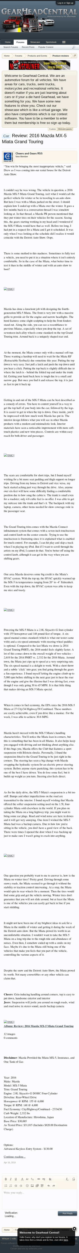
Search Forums (10, 47)
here (66, 1240)
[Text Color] (22, 1179)
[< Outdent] (15, 1185)
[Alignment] (50, 1179)
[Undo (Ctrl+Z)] (48, 1185)
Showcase (35, 42)
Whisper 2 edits (9, 1238)
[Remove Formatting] (67, 1179)
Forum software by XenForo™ (15, 1243)
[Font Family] (32, 1179)
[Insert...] (42, 1185)
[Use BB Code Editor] (73, 1179)
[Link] (38, 1179)
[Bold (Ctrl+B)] (5, 1179)
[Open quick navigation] (74, 55)
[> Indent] (20, 1185)
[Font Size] (27, 1179)
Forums (20, 42)
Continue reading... (15, 1156)
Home (8, 42)
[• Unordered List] (5, 1185)
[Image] (32, 1185)
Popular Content (45, 47)
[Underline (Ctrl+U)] (15, 1179)
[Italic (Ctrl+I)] (10, 1179)
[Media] (37, 1185)
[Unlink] (43, 1179)
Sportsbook (51, 42)
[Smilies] (27, 1185)
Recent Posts (28, 47)
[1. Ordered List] (10, 1185)
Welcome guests (65, 129)
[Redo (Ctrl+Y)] (53, 1185)
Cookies (52, 129)
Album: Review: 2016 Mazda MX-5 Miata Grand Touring (38, 1026)
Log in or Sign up (65, 3)
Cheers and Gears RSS (29, 153)
